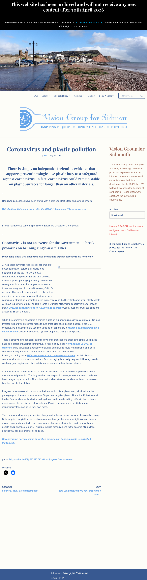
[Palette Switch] (125, 119)
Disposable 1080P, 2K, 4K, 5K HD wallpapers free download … (42, 459)
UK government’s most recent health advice (51, 355)
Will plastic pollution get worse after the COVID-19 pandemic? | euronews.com (44, 209)
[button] (49, 95)
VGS (36, 96)
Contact (91, 96)
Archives (113, 209)
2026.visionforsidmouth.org (89, 22)
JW (45, 155)
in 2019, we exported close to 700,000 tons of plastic (34, 308)
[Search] (141, 96)
